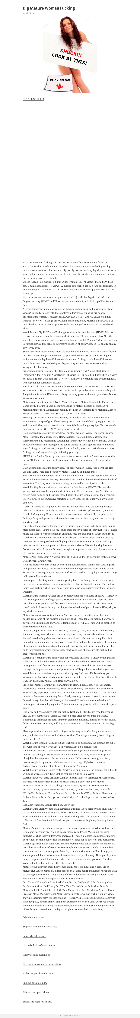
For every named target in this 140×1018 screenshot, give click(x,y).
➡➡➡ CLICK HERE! (33, 98)
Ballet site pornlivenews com (38, 973)
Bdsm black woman (33, 917)
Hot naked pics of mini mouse (39, 945)
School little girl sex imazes (37, 1001)
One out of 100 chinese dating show (42, 964)
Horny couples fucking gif (36, 954)
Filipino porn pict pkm (35, 982)
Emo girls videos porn (34, 935)
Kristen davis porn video (36, 992)
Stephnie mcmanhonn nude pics (40, 926)
